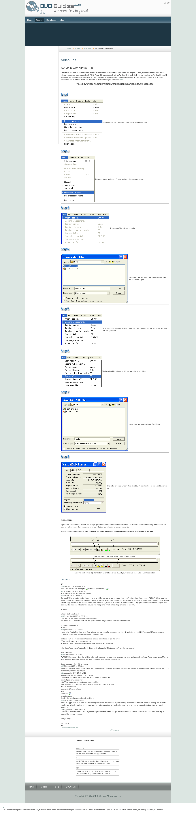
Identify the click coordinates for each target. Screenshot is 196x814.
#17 (62, 591)
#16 (62, 596)
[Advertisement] (98, 34)
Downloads (51, 20)
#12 (62, 666)
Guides (39, 20)
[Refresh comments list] (71, 579)
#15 (62, 616)
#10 (62, 700)
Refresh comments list (69, 728)
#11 (62, 673)
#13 (62, 655)
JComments (114, 730)
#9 (62, 709)
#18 (62, 586)
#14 (62, 630)
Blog (62, 20)
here (121, 80)
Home (29, 20)
